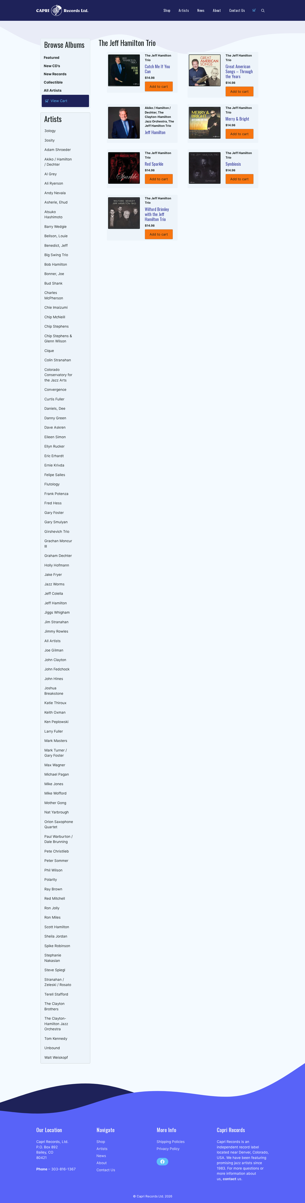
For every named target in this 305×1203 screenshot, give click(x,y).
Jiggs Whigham (57, 612)
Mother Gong (55, 803)
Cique (49, 351)
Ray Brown (53, 889)
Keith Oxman (55, 712)
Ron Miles (52, 917)
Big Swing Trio (56, 255)
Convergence (55, 389)
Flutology (52, 484)
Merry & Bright (237, 119)
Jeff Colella (53, 593)
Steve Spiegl (54, 970)
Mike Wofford (55, 793)
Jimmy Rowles (56, 631)
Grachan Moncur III (58, 543)
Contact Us (237, 10)
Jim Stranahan (56, 622)
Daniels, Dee (54, 408)
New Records (55, 74)
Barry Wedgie (55, 227)
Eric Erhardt (54, 456)
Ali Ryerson (53, 183)
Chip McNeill (54, 317)
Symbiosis (233, 164)
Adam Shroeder (57, 150)
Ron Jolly (51, 908)
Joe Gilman (53, 650)
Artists (184, 10)
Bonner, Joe (54, 274)
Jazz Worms (54, 584)
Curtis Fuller (54, 399)
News (201, 10)
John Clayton (55, 660)
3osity (49, 140)
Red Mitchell (54, 898)
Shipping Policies (171, 1142)
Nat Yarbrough (56, 812)
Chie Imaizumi (56, 307)
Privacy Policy (168, 1149)
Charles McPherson (53, 295)
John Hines (53, 679)
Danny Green (55, 418)
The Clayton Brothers (54, 1006)
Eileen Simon (55, 437)
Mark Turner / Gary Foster (55, 753)
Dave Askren (55, 427)
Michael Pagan (56, 774)
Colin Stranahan (57, 360)
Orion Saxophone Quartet (58, 824)
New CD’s (52, 66)
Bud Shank (53, 283)
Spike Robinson (57, 946)
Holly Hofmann (56, 565)
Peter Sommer (56, 861)
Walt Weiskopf (56, 1057)
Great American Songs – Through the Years (239, 71)
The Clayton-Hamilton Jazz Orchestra (56, 1023)
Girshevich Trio (56, 531)
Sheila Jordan (55, 936)
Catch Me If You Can (157, 68)
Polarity (50, 879)
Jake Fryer (53, 575)
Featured (51, 58)
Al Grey (50, 174)
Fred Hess (53, 503)
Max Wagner (54, 765)
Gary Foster (54, 513)
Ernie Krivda (54, 465)
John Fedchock (57, 669)
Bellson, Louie (56, 236)
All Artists (53, 90)
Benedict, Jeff (56, 245)
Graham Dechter (58, 556)
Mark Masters (55, 741)
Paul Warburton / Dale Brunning (58, 839)
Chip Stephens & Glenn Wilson (58, 338)
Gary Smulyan (56, 522)
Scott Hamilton (56, 927)
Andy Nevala (55, 193)
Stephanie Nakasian (52, 958)
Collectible (53, 82)
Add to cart (159, 86)
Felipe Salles (54, 475)
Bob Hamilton (55, 264)
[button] (263, 10)
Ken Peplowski (56, 722)
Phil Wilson (53, 870)
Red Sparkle (154, 164)
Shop (166, 10)
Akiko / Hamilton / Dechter (58, 162)
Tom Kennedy (55, 1038)
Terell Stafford (56, 994)
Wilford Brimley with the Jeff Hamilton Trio (157, 214)
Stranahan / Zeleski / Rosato (57, 982)
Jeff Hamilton (55, 603)
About (217, 10)
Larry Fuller (53, 731)
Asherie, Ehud (56, 202)
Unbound (52, 1048)
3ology (50, 131)
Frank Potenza (56, 494)
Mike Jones (53, 784)
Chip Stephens (56, 326)
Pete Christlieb (56, 851)
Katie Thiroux (55, 703)
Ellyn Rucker (54, 446)
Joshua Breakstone (53, 691)
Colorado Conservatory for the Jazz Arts (58, 375)
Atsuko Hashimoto (53, 214)
